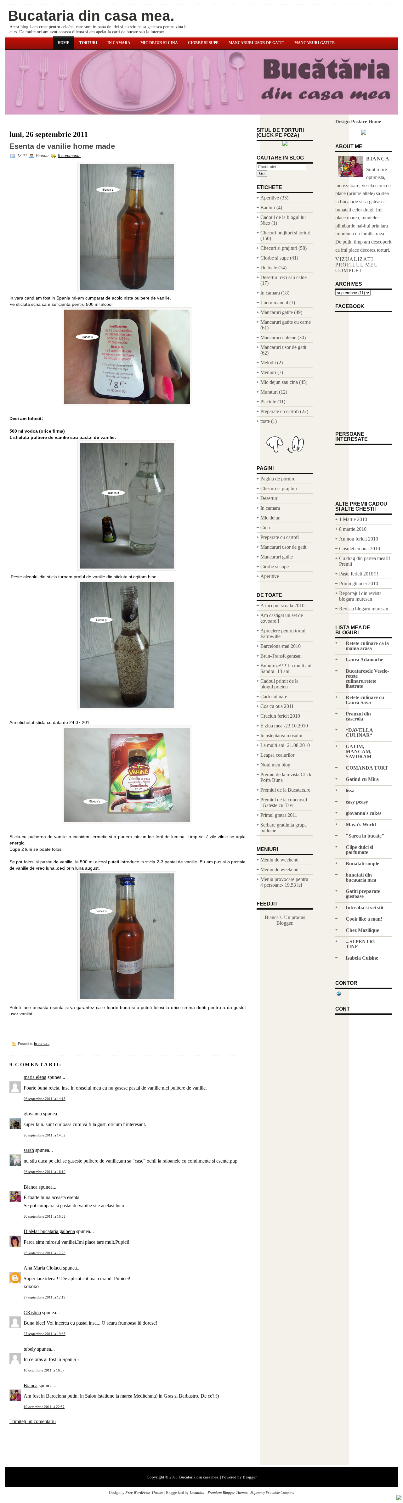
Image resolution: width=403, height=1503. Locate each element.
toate (265, 421)
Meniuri (268, 372)
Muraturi (269, 392)
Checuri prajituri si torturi (285, 232)
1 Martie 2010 (353, 519)
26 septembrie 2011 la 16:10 (44, 1172)
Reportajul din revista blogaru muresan (360, 596)
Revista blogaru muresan (363, 608)
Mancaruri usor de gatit (256, 43)
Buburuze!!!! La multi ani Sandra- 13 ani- (285, 668)
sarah (29, 1150)
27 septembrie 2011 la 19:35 (44, 1334)
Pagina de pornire (277, 478)
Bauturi (267, 207)
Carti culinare (273, 696)
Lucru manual (274, 302)
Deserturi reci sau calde (283, 277)
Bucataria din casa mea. (91, 16)
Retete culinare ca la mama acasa (367, 646)
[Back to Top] (398, 1498)
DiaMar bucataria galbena (49, 1231)
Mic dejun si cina (159, 43)
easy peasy (357, 802)
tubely (30, 1349)
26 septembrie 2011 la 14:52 (44, 1135)
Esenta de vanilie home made (62, 146)
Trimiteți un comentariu (32, 1421)
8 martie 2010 (352, 529)
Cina (265, 527)
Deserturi (269, 498)
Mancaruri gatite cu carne (285, 322)
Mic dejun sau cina (279, 382)
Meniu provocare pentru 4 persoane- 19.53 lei (284, 882)
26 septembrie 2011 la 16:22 (44, 1216)
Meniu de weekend (279, 859)
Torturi (88, 43)
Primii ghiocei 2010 (358, 583)
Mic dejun (270, 517)
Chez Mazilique (362, 930)
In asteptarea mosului (281, 735)
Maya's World (361, 824)
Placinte (268, 401)
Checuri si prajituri (278, 248)
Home (63, 43)
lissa (350, 790)
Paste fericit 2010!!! (358, 573)
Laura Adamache (364, 659)
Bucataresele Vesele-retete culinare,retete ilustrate (367, 678)
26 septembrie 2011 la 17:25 (44, 1253)
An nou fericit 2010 (358, 538)
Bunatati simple (362, 863)
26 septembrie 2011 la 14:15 (44, 1099)
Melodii (268, 362)
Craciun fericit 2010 (280, 716)
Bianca (30, 1187)
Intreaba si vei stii (364, 907)
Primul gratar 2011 (278, 815)
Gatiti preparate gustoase (363, 894)
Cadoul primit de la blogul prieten (279, 683)
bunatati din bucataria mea (361, 877)
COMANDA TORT (367, 768)
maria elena (35, 1077)
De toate (268, 267)
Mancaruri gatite (314, 43)
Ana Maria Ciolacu (43, 1267)
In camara (118, 43)
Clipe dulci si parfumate (359, 849)
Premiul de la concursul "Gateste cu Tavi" (283, 802)
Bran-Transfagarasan (281, 656)
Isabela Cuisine (362, 958)
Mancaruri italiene (278, 337)
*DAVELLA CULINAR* (359, 732)
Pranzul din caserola (358, 716)
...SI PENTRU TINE (361, 944)
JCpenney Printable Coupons (272, 1492)
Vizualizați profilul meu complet (356, 264)
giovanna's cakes (363, 813)
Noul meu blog (275, 764)
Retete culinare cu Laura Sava (365, 700)
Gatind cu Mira (362, 779)
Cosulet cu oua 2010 (359, 548)
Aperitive (269, 197)
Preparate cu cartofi (279, 411)
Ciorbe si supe (203, 43)
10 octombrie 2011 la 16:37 (44, 1370)
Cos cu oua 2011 (277, 706)
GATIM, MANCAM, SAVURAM (359, 751)
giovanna (33, 1113)
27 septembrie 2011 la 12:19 (44, 1297)
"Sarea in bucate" (365, 835)
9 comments (69, 155)
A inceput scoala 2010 (282, 605)
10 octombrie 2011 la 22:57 (44, 1407)
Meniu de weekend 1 (281, 869)
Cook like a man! (364, 919)
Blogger (284, 923)
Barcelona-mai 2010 (280, 646)
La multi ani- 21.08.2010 (285, 745)
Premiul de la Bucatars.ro (285, 790)
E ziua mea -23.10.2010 (284, 725)
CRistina (32, 1312)
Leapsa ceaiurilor (277, 755)
